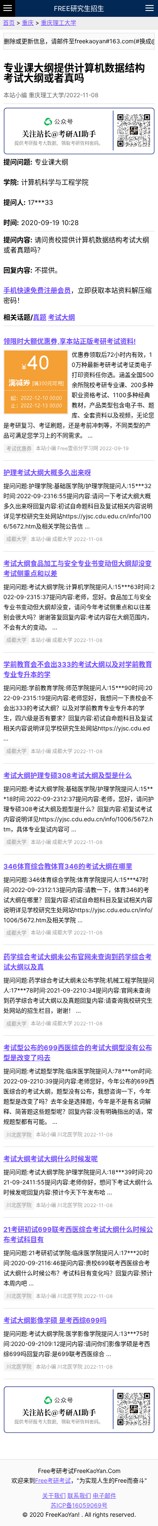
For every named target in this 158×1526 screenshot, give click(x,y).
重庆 (28, 22)
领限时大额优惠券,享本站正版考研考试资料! (69, 341)
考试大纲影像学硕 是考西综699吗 (55, 1320)
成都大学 (16, 539)
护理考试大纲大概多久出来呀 (47, 472)
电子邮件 (104, 1495)
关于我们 (54, 1495)
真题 (39, 317)
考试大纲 (61, 317)
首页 (9, 22)
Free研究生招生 (79, 8)
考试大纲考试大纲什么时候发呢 (50, 1158)
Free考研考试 (53, 1480)
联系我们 (79, 1495)
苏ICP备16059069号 (79, 1505)
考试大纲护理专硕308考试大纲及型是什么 (67, 775)
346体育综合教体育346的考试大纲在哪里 (67, 866)
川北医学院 (19, 1134)
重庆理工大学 (58, 22)
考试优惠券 (19, 448)
